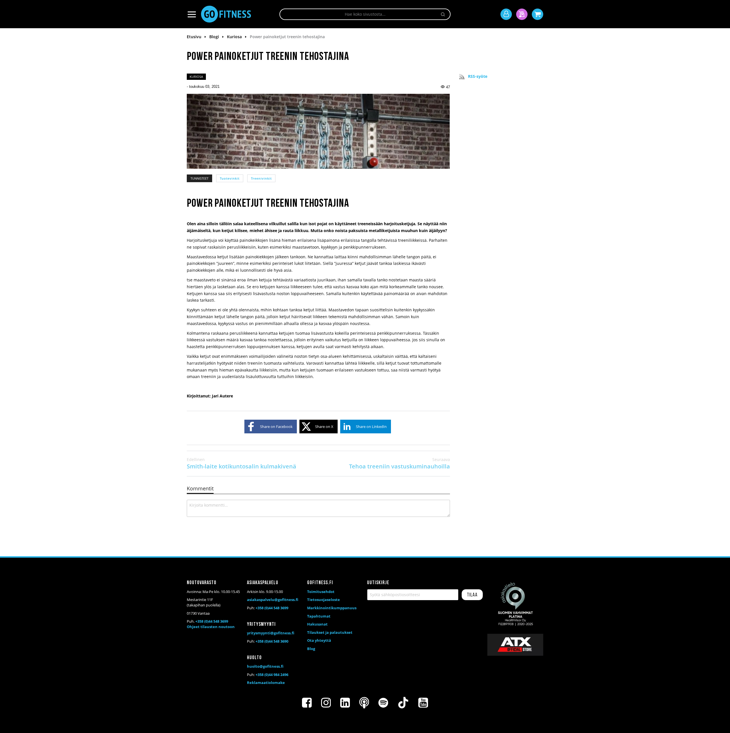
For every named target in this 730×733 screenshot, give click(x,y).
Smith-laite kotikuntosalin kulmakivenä (241, 463)
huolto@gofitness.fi (265, 666)
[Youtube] (423, 703)
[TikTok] (403, 703)
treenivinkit (261, 178)
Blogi (214, 36)
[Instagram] (326, 703)
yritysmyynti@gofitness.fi (270, 632)
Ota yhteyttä (319, 640)
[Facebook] (307, 703)
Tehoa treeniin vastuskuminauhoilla (399, 463)
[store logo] (226, 14)
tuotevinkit (230, 178)
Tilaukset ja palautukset (329, 632)
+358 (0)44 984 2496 (272, 674)
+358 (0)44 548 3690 (272, 641)
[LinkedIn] (345, 703)
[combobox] (365, 14)
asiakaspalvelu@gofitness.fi (272, 599)
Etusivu (194, 36)
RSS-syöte (477, 76)
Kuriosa (235, 36)
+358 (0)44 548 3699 (211, 621)
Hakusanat (317, 624)
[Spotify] (383, 703)
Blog (311, 648)
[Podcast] (364, 703)
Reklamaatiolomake (266, 682)
